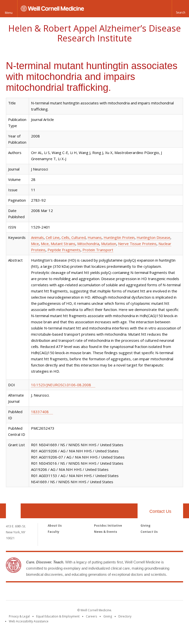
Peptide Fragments (63, 249)
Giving (145, 525)
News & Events (105, 532)
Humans (95, 237)
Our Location (13, 510)
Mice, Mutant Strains (58, 243)
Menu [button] (9, 13)
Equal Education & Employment (57, 616)
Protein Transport (97, 249)
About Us (55, 525)
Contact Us (160, 511)
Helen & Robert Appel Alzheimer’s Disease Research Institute (94, 33)
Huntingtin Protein (119, 237)
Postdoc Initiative (108, 525)
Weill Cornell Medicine (94, 592)
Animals (37, 237)
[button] (180, 8)
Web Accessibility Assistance (28, 621)
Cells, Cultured (74, 237)
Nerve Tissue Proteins (137, 243)
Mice (35, 243)
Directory (124, 616)
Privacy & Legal (19, 616)
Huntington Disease (153, 237)
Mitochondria (88, 243)
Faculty (53, 532)
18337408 (40, 411)
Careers (91, 616)
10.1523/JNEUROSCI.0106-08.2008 (61, 384)
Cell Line (53, 237)
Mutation (108, 243)
